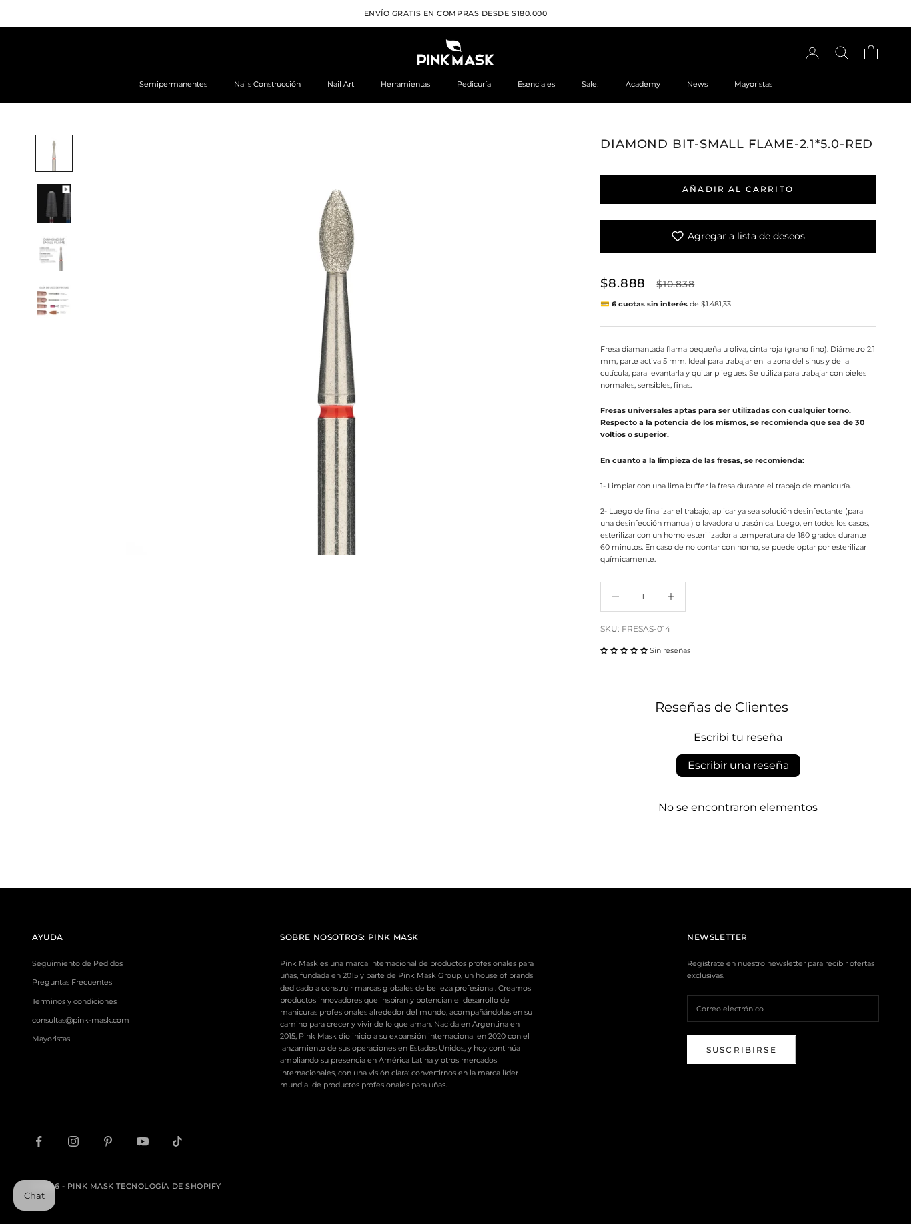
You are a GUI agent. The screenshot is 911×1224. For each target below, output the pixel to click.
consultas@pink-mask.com (80, 1020)
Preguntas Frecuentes (72, 982)
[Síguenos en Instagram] (73, 1141)
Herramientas (405, 84)
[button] (624, 650)
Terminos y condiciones (74, 1001)
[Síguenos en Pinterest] (108, 1141)
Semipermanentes (173, 84)
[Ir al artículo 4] (54, 301)
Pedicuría (474, 84)
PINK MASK (393, 937)
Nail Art (340, 84)
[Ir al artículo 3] (54, 253)
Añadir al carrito (738, 189)
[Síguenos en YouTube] (142, 1141)
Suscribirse (741, 1050)
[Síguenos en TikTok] (177, 1141)
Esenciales (536, 84)
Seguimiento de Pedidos (77, 963)
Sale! (590, 84)
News (697, 84)
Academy (643, 84)
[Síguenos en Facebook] (38, 1141)
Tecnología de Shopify (168, 1186)
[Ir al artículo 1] (54, 153)
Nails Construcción (267, 84)
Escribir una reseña (738, 765)
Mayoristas (753, 84)
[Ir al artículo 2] (54, 203)
